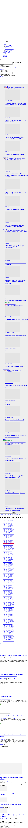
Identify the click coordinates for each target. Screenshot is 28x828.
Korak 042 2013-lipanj (8, 570)
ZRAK (10, 371)
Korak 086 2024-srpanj (8, 624)
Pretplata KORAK (9, 46)
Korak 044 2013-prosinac (8, 573)
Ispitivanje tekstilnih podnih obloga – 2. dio (12, 715)
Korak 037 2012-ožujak (8, 564)
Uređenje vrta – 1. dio (6, 696)
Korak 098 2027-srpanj (8, 638)
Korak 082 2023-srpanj (8, 619)
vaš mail (14, 72)
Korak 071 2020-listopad (8, 605)
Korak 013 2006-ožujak (8, 535)
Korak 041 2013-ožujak (8, 569)
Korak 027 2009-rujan (7, 552)
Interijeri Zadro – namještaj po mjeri (10, 804)
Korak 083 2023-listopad (8, 620)
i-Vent (6, 296)
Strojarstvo (5, 229)
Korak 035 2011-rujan (7, 562)
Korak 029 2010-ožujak (8, 554)
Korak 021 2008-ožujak (8, 545)
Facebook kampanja (9, 49)
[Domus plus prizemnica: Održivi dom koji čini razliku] (12, 116)
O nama (4, 44)
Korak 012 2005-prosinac (8, 534)
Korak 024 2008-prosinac (8, 548)
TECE (6, 506)
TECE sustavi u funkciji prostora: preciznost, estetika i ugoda (14, 509)
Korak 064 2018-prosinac (8, 597)
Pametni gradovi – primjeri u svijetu (15, 335)
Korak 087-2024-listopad (8, 625)
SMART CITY (19, 305)
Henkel (7, 222)
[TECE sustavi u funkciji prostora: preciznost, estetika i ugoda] (12, 504)
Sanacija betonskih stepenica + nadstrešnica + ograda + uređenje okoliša (15, 443)
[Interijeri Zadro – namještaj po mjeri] (3, 802)
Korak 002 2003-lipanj (8, 521)
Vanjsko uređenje (13, 88)
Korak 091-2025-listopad (8, 630)
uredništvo (7, 260)
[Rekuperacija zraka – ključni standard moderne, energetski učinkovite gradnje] (12, 294)
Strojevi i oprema (12, 231)
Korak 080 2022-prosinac (8, 616)
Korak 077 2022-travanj (8, 613)
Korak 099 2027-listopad (8, 639)
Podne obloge (13, 159)
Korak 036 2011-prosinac (8, 563)
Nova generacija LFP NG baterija (14, 420)
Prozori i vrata (19, 159)
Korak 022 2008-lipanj (8, 546)
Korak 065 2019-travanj (8, 598)
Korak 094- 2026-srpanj (8, 633)
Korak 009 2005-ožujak (8, 530)
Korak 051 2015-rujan (7, 581)
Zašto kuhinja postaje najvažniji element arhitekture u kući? (14, 138)
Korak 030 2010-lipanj (8, 556)
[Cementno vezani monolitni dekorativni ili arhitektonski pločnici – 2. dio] (5, 671)
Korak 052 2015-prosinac (8, 582)
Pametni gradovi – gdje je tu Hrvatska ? (16, 319)
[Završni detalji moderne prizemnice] (12, 150)
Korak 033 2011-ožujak (8, 559)
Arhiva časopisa (8, 45)
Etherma (7, 243)
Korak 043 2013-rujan (7, 571)
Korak (5, 514)
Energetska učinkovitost (12, 158)
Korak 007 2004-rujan (7, 528)
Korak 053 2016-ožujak (8, 583)
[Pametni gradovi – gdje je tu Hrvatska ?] (12, 315)
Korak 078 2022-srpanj (8, 614)
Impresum (7, 47)
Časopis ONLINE (7, 51)
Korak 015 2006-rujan (7, 537)
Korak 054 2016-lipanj (8, 585)
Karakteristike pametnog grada (14, 366)
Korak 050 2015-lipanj (8, 580)
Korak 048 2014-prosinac (8, 577)
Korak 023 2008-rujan (7, 547)
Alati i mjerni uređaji (11, 230)
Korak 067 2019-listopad (8, 601)
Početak (1, 514)
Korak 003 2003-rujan (7, 523)
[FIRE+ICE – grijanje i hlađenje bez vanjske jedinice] (12, 242)
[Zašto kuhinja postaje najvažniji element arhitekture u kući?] (12, 133)
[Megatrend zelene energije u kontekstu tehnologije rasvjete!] (3, 790)
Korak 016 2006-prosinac (8, 539)
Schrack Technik (9, 383)
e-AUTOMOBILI (11, 304)
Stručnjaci (5, 55)
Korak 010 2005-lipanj (8, 531)
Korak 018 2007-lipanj (8, 541)
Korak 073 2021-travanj (8, 608)
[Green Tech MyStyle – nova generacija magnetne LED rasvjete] (12, 431)
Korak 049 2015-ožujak (8, 579)
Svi (6, 87)
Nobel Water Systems (10, 400)
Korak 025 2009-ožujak (8, 549)
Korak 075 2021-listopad (8, 610)
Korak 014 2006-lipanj (8, 536)
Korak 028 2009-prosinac (8, 553)
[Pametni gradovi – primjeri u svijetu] (12, 331)
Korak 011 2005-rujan (7, 532)
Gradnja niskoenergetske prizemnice (14, 442)
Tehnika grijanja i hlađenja (21, 231)
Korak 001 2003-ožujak (8, 520)
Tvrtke (4, 439)
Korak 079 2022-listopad (8, 615)
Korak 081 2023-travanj (8, 618)
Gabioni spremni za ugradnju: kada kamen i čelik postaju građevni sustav (15, 103)
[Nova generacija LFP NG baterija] (12, 416)
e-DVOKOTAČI (10, 304)
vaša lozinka (15, 63)
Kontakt (4, 53)
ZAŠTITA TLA (13, 370)
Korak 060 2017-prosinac (8, 592)
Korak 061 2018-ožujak (8, 593)
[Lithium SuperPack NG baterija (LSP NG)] (12, 381)
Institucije (5, 56)
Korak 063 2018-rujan (7, 596)
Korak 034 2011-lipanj (7, 560)
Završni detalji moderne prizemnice (15, 154)
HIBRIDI (14, 305)
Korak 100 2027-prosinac (8, 641)
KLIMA (8, 370)
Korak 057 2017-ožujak (8, 588)
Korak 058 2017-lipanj (8, 590)
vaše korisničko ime (17, 62)
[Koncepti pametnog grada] (12, 346)
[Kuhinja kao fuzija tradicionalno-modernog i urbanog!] (11, 773)
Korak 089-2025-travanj (8, 627)
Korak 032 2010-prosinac (8, 558)
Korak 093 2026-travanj (8, 632)
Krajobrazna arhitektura (15, 87)
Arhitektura (5, 86)
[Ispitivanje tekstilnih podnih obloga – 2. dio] (5, 713)
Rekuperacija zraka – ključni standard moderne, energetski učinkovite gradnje (16, 299)
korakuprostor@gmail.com (13, 825)
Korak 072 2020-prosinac (8, 607)
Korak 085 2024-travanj (8, 622)
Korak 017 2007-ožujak (8, 540)
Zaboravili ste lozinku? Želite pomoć (8, 67)
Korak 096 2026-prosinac (8, 636)
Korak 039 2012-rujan (7, 566)
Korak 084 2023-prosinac (8, 621)
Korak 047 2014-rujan (7, 576)
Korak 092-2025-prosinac (8, 631)
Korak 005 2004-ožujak (8, 525)
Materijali (19, 158)
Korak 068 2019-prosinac (10, 316)
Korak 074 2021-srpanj (8, 609)
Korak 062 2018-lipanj (8, 594)
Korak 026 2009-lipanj (8, 551)
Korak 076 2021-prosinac (8, 611)
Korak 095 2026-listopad (8, 635)
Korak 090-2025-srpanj (8, 628)
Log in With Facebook (5, 66)
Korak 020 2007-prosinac (12, 514)
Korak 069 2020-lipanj (8, 603)
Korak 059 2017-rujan (7, 591)
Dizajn (8, 87)
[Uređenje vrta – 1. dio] (5, 693)
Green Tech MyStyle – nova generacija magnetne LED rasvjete (16, 436)
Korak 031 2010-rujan (7, 557)
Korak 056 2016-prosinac (8, 587)
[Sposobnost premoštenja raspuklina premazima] (5, 652)
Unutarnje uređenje (4, 774)
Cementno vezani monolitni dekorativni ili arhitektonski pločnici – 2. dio (11, 675)
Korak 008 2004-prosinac (8, 529)
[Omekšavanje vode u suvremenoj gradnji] (12, 398)
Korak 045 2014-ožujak (8, 574)
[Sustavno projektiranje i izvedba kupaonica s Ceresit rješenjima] (12, 221)
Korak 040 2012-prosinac (8, 568)
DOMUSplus (8, 117)
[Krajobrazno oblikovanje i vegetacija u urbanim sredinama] (3, 812)
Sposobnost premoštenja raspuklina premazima (13, 655)
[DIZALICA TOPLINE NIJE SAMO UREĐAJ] (12, 259)
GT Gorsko (7, 171)
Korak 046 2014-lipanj (8, 575)
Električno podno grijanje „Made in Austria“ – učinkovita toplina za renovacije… (15, 281)
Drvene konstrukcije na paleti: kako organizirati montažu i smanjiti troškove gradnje (16, 175)
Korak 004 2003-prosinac (8, 524)
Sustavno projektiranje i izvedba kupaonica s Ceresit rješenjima (14, 225)
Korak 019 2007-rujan (7, 542)
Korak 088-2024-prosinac (8, 626)
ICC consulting (8, 100)
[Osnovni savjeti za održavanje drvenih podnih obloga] (5, 732)
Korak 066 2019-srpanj (8, 599)
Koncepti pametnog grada (12, 350)
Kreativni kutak (8, 50)
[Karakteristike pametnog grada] (12, 362)
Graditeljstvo (5, 157)
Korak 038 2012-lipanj (8, 565)
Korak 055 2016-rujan (7, 586)
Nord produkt (8, 134)
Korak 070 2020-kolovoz (8, 604)
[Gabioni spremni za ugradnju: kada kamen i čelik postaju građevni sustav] (12, 99)
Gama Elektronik (9, 432)
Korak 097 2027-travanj (8, 637)
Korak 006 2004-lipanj (8, 526)
